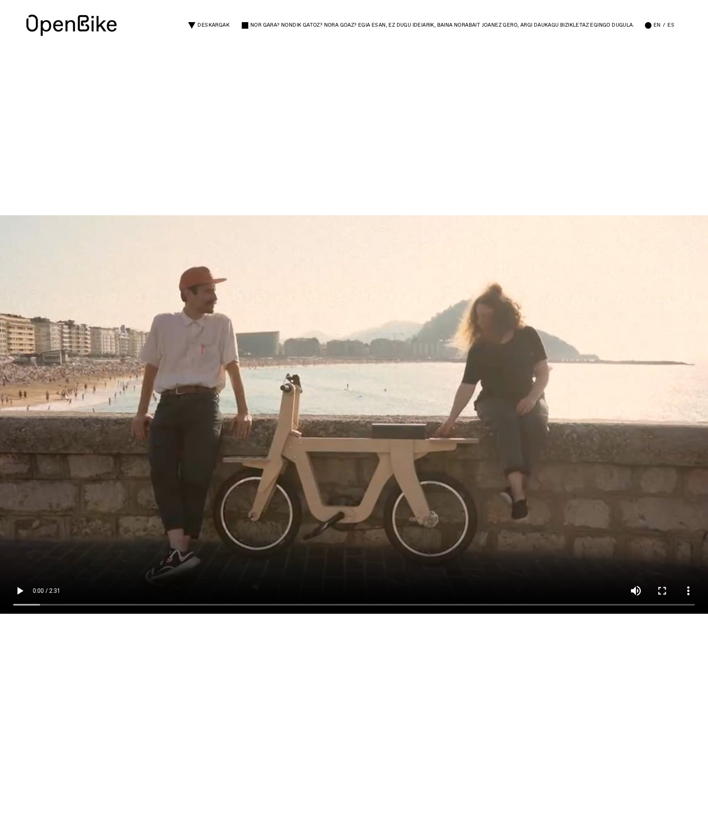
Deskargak (213, 25)
